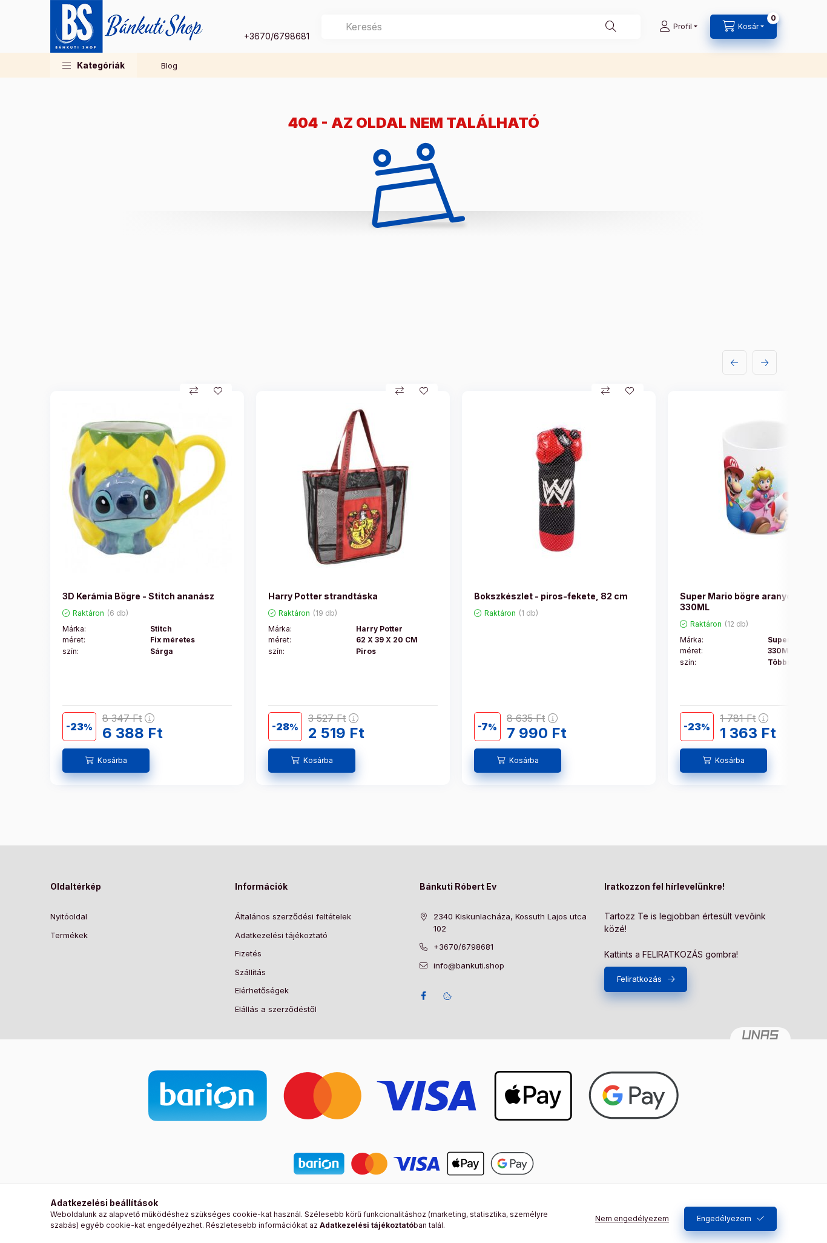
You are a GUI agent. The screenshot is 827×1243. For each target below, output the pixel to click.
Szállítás (250, 972)
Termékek (69, 935)
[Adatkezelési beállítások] (447, 996)
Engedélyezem (724, 1218)
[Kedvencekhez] (218, 391)
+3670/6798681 (276, 36)
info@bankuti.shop (468, 965)
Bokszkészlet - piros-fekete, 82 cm (551, 596)
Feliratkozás (639, 979)
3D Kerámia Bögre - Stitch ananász (138, 596)
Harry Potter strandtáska (323, 596)
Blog (169, 65)
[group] (413, 588)
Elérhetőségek (262, 990)
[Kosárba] (106, 760)
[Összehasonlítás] (194, 391)
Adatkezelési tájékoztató (281, 935)
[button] (93, 65)
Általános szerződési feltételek (293, 916)
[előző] (734, 362)
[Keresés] (610, 26)
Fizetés (248, 953)
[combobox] (481, 27)
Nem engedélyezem (632, 1218)
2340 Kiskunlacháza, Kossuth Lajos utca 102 (510, 922)
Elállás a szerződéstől (276, 1009)
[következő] (765, 362)
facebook (423, 996)
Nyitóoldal (68, 916)
